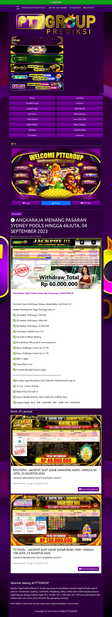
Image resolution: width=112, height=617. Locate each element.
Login (27, 203)
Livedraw (80, 98)
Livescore (80, 135)
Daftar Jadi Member (58, 7)
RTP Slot (87, 203)
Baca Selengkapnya (89, 489)
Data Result (80, 108)
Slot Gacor (32, 114)
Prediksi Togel (32, 103)
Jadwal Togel (32, 108)
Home (32, 98)
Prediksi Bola (79, 130)
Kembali (17, 214)
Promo (57, 203)
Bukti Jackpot (80, 124)
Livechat (89, 7)
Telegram (76, 7)
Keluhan (32, 130)
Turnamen (32, 135)
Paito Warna (32, 119)
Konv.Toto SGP (80, 119)
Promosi (79, 103)
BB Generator (80, 114)
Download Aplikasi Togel (33, 7)
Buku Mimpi (32, 124)
